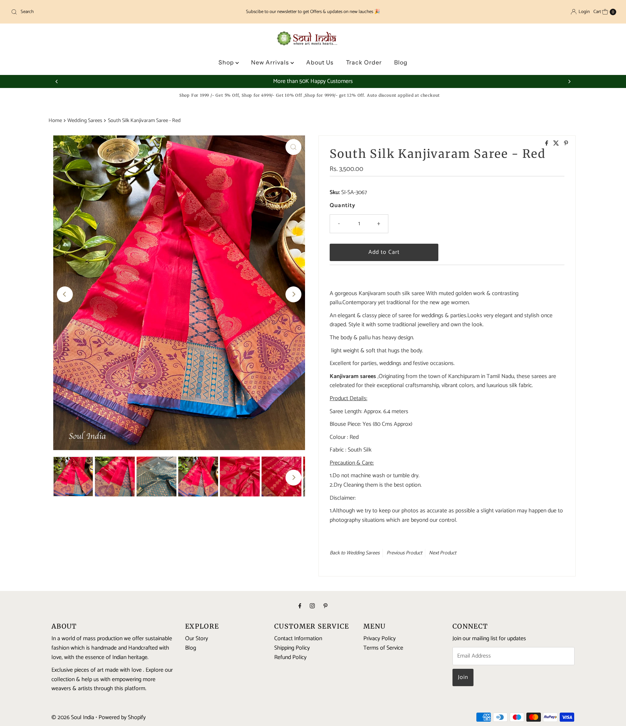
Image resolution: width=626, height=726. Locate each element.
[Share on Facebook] (547, 144)
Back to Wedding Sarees (355, 553)
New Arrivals (271, 62)
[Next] (569, 81)
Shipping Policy (292, 648)
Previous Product (404, 553)
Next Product (442, 553)
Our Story (196, 638)
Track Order (364, 62)
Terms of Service (383, 648)
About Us (320, 62)
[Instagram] (312, 606)
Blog (401, 62)
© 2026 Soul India (72, 717)
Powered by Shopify (122, 717)
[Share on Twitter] (556, 144)
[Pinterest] (325, 606)
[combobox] (108, 12)
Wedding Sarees (84, 120)
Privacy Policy (379, 638)
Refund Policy (290, 657)
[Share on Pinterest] (566, 144)
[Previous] (57, 81)
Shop (226, 62)
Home (55, 120)
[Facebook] (300, 606)
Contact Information (298, 638)
